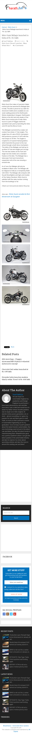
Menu (3, 20)
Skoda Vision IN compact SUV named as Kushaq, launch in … (19, 643)
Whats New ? (6, 45)
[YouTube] (14, 614)
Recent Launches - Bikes (18, 43)
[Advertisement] (16, 15)
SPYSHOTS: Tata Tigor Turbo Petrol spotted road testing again (19, 659)
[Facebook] (4, 614)
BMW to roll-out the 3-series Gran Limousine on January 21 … (20, 651)
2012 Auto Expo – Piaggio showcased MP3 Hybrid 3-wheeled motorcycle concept (15, 361)
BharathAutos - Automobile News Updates (16, 726)
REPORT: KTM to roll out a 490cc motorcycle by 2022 (19, 666)
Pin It (12, 347)
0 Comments (19, 45)
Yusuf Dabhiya (8, 41)
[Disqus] (16, 477)
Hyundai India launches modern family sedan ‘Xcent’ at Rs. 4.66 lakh (16, 378)
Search (16, 518)
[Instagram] (7, 614)
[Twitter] (11, 614)
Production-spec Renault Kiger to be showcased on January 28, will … (20, 637)
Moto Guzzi (6, 43)
